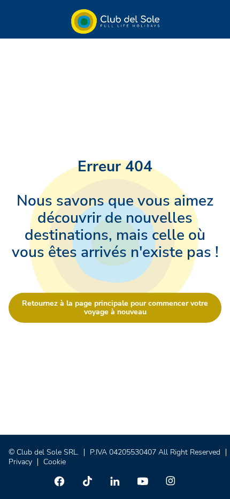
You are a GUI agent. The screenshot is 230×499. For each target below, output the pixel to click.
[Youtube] (142, 480)
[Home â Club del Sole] (115, 21)
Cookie (54, 462)
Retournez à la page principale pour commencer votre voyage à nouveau (115, 307)
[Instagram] (170, 480)
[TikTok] (87, 480)
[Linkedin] (115, 480)
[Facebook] (59, 480)
